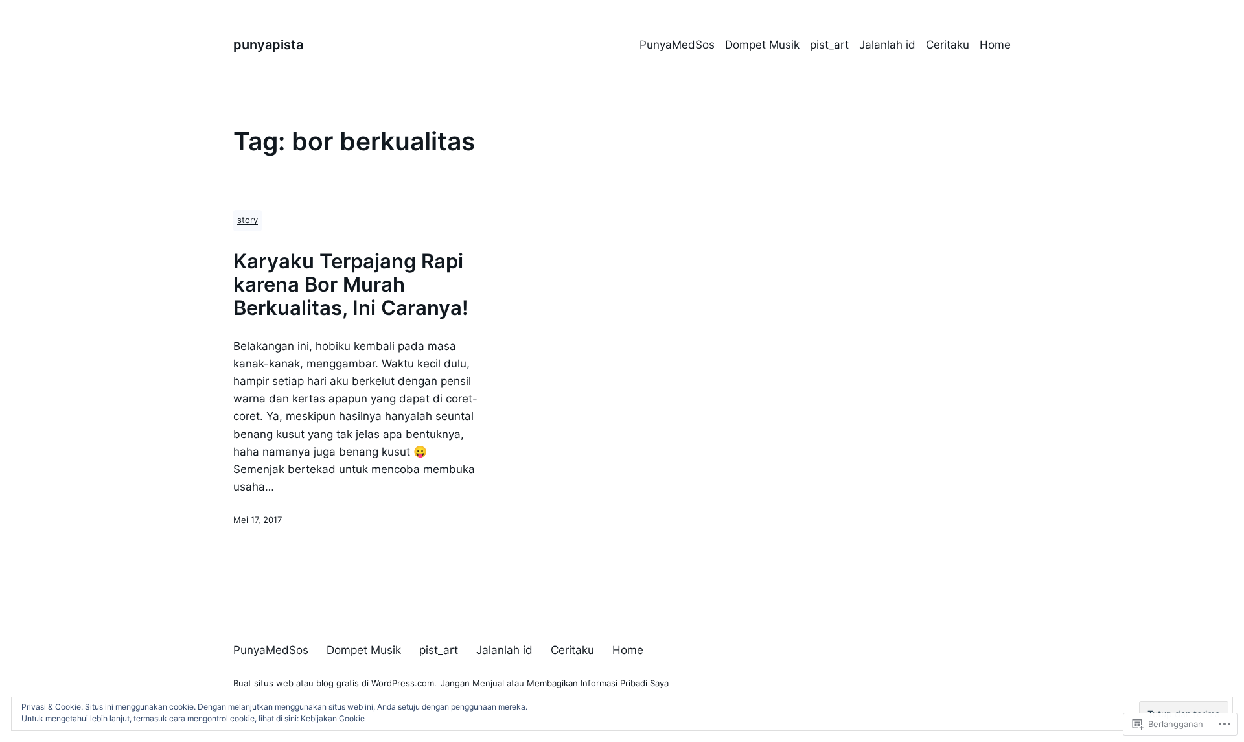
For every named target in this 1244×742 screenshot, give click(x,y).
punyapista (268, 44)
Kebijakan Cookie (333, 718)
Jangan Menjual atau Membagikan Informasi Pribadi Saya (555, 683)
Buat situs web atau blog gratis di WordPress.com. (335, 683)
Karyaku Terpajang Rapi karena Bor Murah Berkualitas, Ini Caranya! (350, 284)
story (247, 220)
